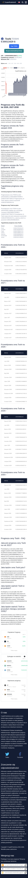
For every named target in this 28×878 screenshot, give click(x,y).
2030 (21, 63)
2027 (12, 63)
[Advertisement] (14, 23)
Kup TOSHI (14, 46)
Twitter (7, 757)
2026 (9, 63)
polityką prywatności (6, 842)
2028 (15, 63)
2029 (18, 63)
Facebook (20, 757)
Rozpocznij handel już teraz (14, 50)
